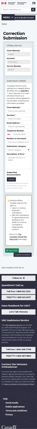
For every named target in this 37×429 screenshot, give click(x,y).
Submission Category (16, 146)
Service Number (14, 66)
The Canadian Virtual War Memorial (18, 236)
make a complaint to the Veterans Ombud (19, 384)
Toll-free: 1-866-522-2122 (19, 291)
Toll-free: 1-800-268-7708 (18, 349)
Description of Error (15, 154)
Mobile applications (15, 406)
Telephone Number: (15, 131)
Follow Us (22, 279)
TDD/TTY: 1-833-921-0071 (18, 297)
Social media (12, 403)
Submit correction (22, 255)
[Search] (33, 9)
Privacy (9, 414)
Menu (7, 17)
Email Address (13, 123)
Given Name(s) (13, 51)
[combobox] (9, 134)
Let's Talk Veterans (18, 312)
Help (5, 399)
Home (4, 24)
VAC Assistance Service (13, 325)
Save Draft (12, 250)
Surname (11, 58)
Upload (11, 179)
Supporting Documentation (14, 173)
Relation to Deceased (16, 139)
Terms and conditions (16, 410)
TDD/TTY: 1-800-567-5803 (18, 356)
